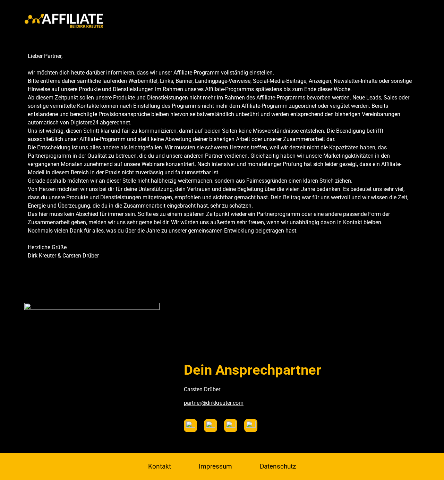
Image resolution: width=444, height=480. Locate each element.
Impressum (215, 466)
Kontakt (159, 466)
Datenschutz (278, 466)
